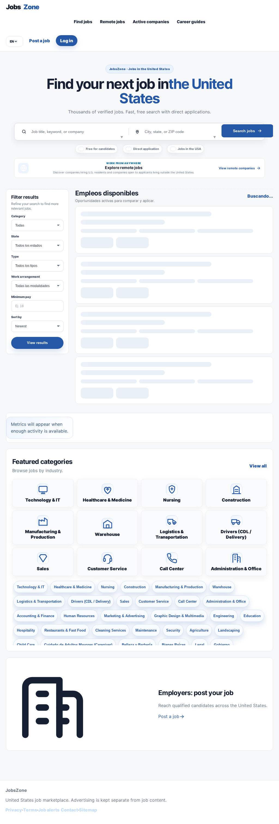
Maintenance (146, 630)
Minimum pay (21, 297)
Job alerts (48, 810)
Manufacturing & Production (43, 534)
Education (252, 616)
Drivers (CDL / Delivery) (236, 534)
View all (258, 466)
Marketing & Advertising (124, 616)
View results (37, 343)
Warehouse (107, 534)
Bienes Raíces (174, 645)
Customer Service (107, 568)
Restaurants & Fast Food (65, 630)
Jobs (22, 7)
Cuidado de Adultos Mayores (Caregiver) (78, 645)
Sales (43, 568)
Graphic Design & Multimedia (179, 616)
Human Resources (79, 616)
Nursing (171, 500)
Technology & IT (42, 500)
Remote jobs (112, 21)
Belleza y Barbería (137, 645)
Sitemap (88, 810)
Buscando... (260, 196)
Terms (30, 810)
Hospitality (26, 630)
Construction (236, 500)
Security (173, 630)
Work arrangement (25, 277)
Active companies (151, 21)
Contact (69, 810)
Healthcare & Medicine (107, 500)
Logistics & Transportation (172, 534)
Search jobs (244, 131)
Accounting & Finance (35, 616)
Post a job (39, 40)
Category (18, 216)
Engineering (223, 616)
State (15, 236)
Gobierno (222, 645)
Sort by (16, 317)
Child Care (26, 645)
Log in (66, 40)
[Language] (14, 41)
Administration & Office (236, 568)
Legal (199, 645)
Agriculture (199, 630)
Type (15, 256)
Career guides (191, 21)
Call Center (172, 568)
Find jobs (83, 21)
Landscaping (229, 630)
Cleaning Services (110, 630)
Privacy (13, 810)
